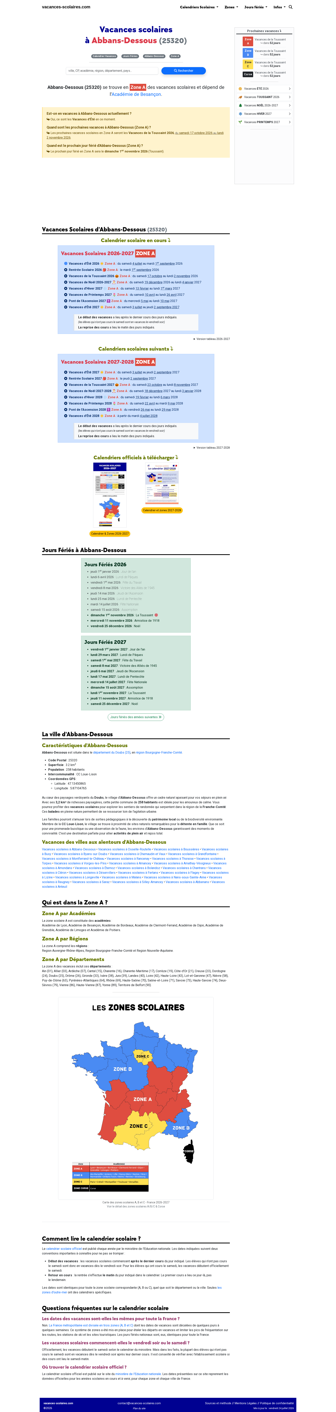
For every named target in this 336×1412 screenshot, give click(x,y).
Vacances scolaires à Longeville (77, 877)
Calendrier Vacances (104, 56)
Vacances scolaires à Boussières (176, 849)
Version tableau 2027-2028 (213, 447)
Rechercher (185, 71)
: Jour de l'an (118, 649)
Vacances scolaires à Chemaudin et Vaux (137, 854)
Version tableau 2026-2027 (213, 339)
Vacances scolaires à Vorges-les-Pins (80, 863)
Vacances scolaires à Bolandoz (138, 868)
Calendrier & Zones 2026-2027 (110, 533)
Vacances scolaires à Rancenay (128, 859)
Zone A (175, 56)
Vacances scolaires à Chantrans (184, 868)
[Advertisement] (136, 189)
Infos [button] (278, 7)
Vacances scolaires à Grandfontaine (192, 854)
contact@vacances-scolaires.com (139, 1403)
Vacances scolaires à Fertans (138, 873)
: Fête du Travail (116, 660)
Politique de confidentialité (277, 1403)
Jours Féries (130, 56)
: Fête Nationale (119, 682)
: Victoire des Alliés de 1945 (124, 666)
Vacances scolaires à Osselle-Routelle (124, 849)
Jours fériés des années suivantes (134, 717)
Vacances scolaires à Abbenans (187, 882)
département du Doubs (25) (111, 752)
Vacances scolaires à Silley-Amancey (137, 882)
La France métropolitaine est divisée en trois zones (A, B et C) (91, 1325)
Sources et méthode (218, 1403)
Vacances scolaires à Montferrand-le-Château (73, 859)
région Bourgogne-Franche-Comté (159, 752)
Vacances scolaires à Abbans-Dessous (69, 849)
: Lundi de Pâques (117, 655)
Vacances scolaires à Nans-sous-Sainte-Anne (175, 877)
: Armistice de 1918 (125, 620)
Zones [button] (230, 7)
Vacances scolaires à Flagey (180, 873)
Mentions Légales (246, 1403)
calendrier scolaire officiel (64, 1249)
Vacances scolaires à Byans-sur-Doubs (80, 854)
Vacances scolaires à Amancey (130, 863)
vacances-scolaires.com (66, 6)
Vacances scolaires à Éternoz (95, 868)
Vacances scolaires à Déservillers (92, 873)
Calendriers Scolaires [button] (197, 7)
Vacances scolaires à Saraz (91, 882)
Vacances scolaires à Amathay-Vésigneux (182, 863)
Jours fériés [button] (254, 7)
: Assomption (117, 687)
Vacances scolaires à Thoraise (173, 859)
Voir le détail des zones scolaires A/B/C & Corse (136, 1206)
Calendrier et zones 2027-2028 (162, 510)
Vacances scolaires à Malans (121, 877)
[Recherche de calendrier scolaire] (290, 8)
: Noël (115, 626)
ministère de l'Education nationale (138, 1374)
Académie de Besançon (136, 94)
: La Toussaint (122, 615)
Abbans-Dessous (154, 56)
